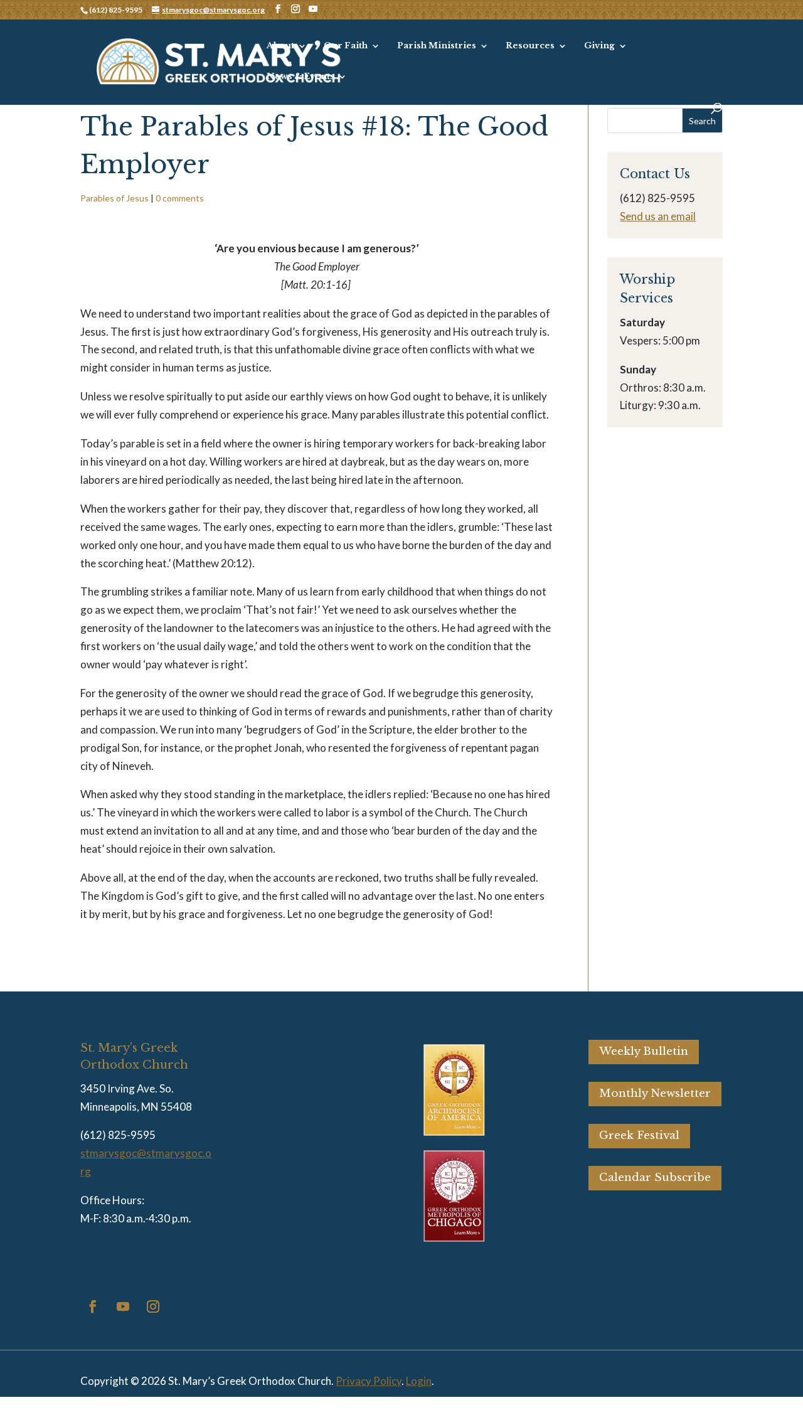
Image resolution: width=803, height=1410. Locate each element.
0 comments (180, 198)
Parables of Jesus (114, 198)
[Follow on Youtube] (123, 1306)
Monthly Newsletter (655, 1093)
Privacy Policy (369, 1380)
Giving (599, 46)
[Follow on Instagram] (153, 1306)
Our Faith (346, 46)
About (280, 46)
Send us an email (658, 216)
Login (419, 1380)
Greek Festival (639, 1135)
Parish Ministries (436, 46)
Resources (530, 46)
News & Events (300, 77)
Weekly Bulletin (643, 1051)
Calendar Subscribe (655, 1177)
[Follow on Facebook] (92, 1306)
